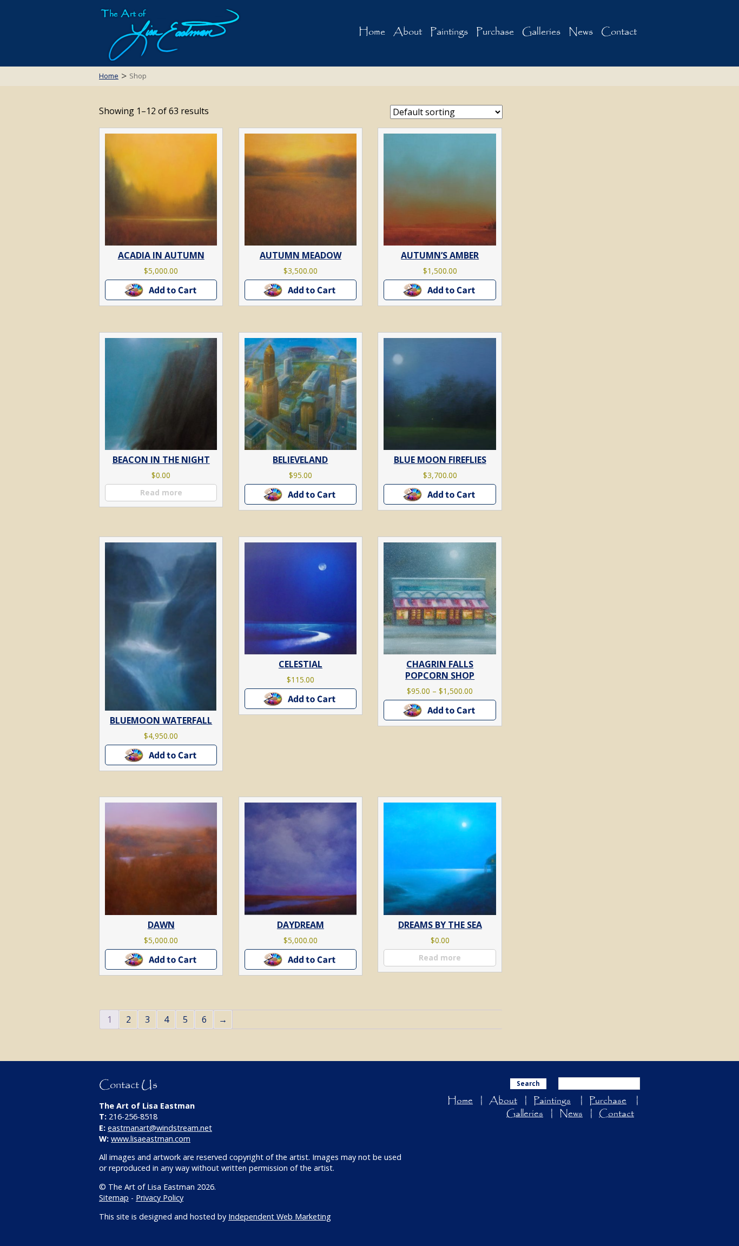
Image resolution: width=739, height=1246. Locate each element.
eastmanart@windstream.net (160, 1128)
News (581, 31)
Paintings (449, 31)
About (407, 31)
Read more (161, 492)
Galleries (541, 31)
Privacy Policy (159, 1197)
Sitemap (114, 1197)
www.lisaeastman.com (150, 1139)
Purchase (495, 31)
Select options (440, 710)
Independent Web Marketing (279, 1216)
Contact (619, 31)
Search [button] (528, 1083)
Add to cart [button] (161, 290)
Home (372, 31)
